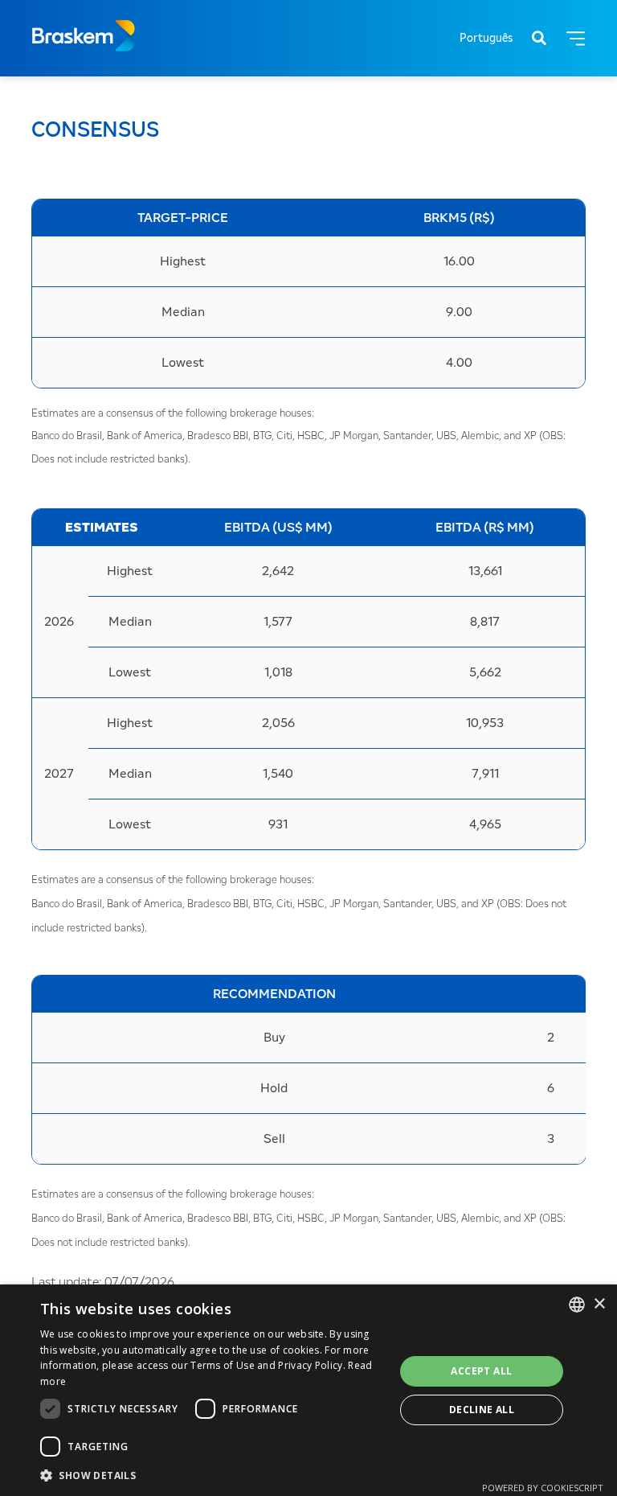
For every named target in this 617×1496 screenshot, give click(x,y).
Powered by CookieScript (542, 1488)
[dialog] (308, 1390)
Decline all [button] (481, 1409)
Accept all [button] (481, 1371)
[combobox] (577, 1305)
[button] (212, 1474)
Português (486, 38)
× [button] (599, 1304)
